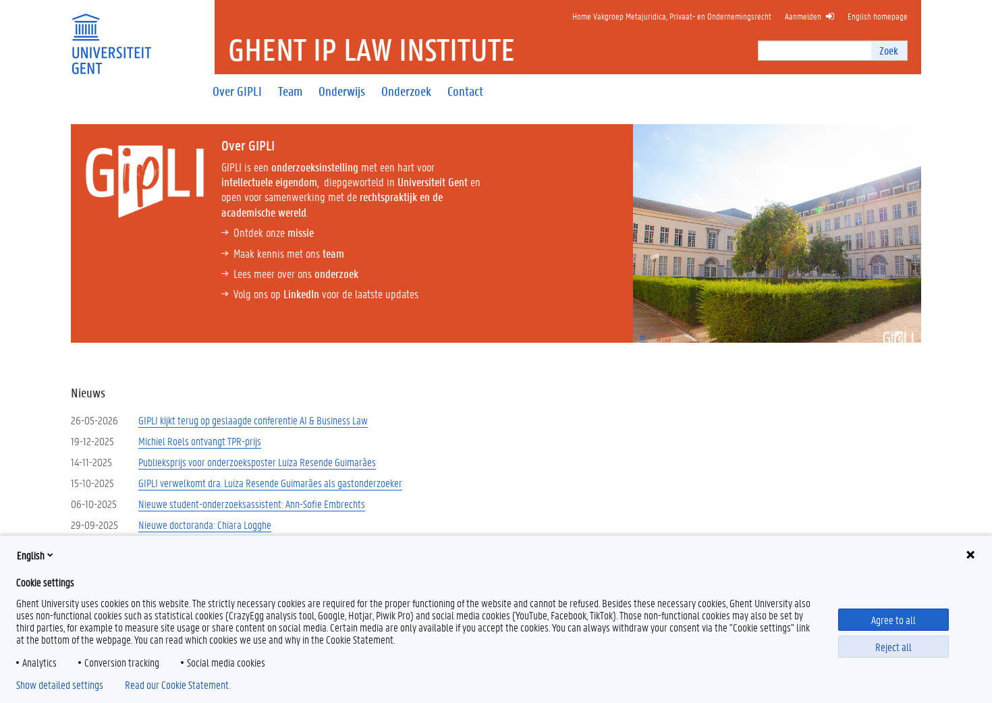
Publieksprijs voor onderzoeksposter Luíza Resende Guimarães (257, 462)
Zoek (888, 50)
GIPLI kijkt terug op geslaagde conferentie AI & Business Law (253, 420)
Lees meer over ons (295, 273)
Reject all (893, 647)
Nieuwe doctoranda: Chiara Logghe (204, 524)
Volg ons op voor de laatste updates (325, 293)
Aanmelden (803, 16)
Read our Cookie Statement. (177, 684)
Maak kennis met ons (288, 253)
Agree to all (893, 620)
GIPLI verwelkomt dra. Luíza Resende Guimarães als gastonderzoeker (270, 483)
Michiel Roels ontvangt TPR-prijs (199, 441)
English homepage (878, 16)
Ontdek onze (273, 232)
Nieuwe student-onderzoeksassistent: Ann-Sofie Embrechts (251, 504)
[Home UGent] (111, 35)
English (31, 555)
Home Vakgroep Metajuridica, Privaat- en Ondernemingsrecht (671, 16)
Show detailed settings (59, 684)
